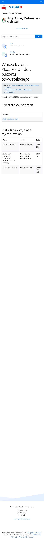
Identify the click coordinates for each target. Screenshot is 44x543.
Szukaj (39, 36)
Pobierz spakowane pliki (11, 119)
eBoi (11, 43)
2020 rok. (8, 87)
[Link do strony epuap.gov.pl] (15, 7)
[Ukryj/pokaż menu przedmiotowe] (3, 2)
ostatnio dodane (22, 28)
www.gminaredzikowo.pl (22, 519)
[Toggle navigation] (41, 2)
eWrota (12, 52)
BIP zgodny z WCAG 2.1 (34, 533)
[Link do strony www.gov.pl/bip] (5, 7)
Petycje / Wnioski (17, 85)
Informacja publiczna (32, 85)
